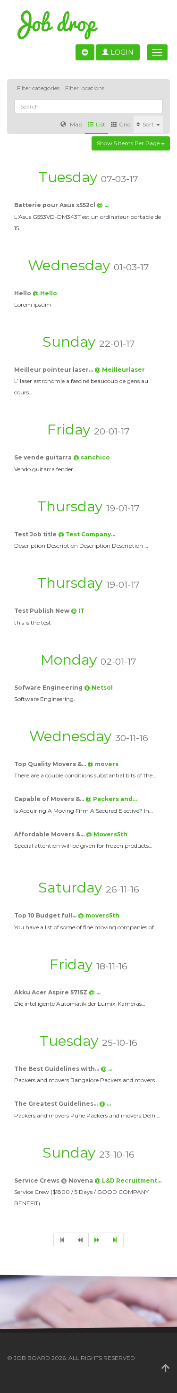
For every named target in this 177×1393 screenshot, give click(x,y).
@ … (103, 205)
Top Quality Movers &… (50, 763)
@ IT (77, 610)
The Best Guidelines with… (57, 1068)
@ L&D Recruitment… (127, 1180)
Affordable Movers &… (50, 834)
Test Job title (36, 534)
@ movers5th (98, 915)
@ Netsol (98, 687)
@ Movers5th (106, 834)
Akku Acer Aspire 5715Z (51, 992)
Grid (125, 124)
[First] (62, 1240)
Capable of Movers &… (49, 798)
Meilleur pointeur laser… (54, 369)
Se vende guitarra (43, 457)
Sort (149, 124)
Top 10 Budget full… (46, 915)
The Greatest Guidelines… (56, 1103)
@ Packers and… (111, 798)
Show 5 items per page (129, 143)
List (100, 124)
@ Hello (45, 293)
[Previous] (80, 1240)
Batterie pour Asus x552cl (55, 205)
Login (121, 52)
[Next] (97, 1240)
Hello (23, 293)
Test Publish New (42, 610)
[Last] (115, 1240)
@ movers (102, 763)
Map (75, 124)
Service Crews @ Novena (54, 1180)
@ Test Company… (86, 534)
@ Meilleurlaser (119, 369)
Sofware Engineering (49, 687)
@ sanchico (91, 457)
